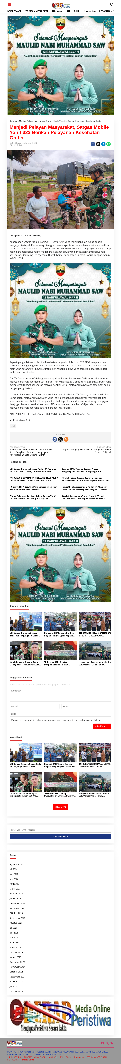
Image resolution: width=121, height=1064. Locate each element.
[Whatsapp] (108, 144)
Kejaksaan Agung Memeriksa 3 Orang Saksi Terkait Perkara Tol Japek (87, 450)
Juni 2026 (14, 874)
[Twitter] (60, 439)
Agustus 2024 (16, 981)
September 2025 (17, 918)
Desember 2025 (17, 903)
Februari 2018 (16, 991)
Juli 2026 (14, 869)
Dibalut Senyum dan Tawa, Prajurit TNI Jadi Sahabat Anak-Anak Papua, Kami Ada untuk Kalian (83, 497)
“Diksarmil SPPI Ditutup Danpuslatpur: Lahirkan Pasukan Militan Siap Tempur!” (33, 488)
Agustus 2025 (16, 922)
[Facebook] (55, 439)
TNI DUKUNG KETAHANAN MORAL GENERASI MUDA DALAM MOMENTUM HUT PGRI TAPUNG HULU (34, 479)
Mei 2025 (14, 937)
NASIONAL (52, 1057)
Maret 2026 (15, 888)
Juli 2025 (14, 927)
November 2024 (17, 966)
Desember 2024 (17, 962)
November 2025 (17, 908)
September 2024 (17, 976)
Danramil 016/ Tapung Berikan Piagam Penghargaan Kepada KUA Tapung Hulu (81, 470)
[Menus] (9, 4)
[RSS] (66, 439)
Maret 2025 (15, 947)
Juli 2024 (14, 986)
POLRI (68, 1057)
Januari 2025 (15, 957)
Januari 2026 (15, 898)
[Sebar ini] (93, 144)
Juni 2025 (14, 932)
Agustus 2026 (16, 864)
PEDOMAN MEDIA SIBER (34, 1057)
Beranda (13, 121)
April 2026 (14, 883)
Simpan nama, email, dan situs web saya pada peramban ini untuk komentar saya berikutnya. (56, 720)
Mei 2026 (14, 879)
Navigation (79, 1057)
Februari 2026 (16, 893)
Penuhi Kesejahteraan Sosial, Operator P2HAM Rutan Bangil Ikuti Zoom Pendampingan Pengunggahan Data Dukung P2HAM (32, 451)
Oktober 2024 (16, 971)
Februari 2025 (16, 952)
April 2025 (14, 942)
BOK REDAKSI (15, 1057)
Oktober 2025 (16, 913)
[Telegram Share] (103, 144)
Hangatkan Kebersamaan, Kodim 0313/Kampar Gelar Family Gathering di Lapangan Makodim (84, 488)
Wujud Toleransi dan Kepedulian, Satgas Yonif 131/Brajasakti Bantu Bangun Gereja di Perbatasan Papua (33, 497)
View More (60, 806)
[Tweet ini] (98, 144)
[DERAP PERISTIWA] (61, 5)
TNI (11, 145)
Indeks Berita (28, 1059)
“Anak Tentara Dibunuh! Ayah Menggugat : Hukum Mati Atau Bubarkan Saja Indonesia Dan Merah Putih (85, 479)
